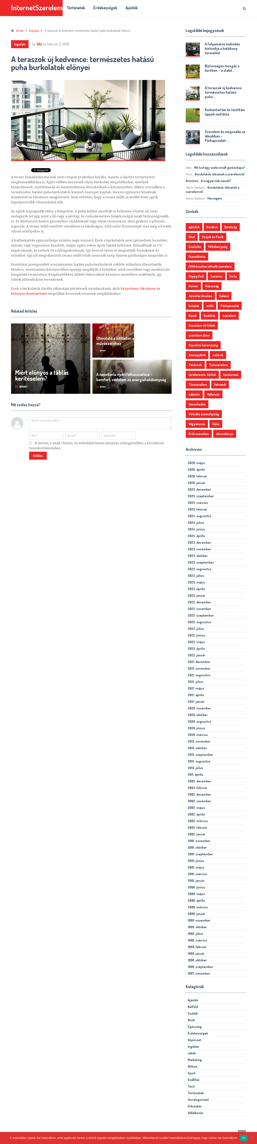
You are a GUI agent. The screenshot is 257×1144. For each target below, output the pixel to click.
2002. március (198, 821)
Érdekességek (105, 7)
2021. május (196, 688)
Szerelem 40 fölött (202, 325)
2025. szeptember (201, 496)
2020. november (199, 708)
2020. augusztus (199, 721)
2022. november (199, 609)
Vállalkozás (195, 1113)
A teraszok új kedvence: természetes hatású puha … (223, 92)
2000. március (198, 907)
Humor (193, 286)
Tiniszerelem (218, 365)
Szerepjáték (197, 355)
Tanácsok (195, 365)
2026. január (196, 483)
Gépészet (194, 1040)
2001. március (197, 874)
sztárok (218, 355)
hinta (233, 276)
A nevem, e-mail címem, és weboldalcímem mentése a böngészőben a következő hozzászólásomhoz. (96, 445)
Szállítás (194, 1080)
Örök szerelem (199, 434)
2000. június (196, 887)
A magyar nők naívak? (216, 181)
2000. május (196, 894)
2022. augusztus (199, 622)
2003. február (197, 788)
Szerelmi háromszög (203, 345)
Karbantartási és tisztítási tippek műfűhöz (225, 111)
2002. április (196, 814)
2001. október (197, 847)
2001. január (196, 881)
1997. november (199, 973)
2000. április (196, 900)
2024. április (196, 536)
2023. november (199, 549)
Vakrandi (220, 385)
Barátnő (212, 227)
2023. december (199, 542)
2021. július (195, 682)
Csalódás (195, 247)
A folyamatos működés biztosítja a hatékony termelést (222, 48)
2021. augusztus (199, 675)
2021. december (199, 662)
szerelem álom (199, 335)
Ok (244, 1137)
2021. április (196, 695)
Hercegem (214, 198)
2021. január (196, 702)
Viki (39, 44)
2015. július (195, 768)
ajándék (194, 227)
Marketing (195, 1060)
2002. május (196, 808)
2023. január (196, 595)
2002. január (196, 834)
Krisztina (192, 181)
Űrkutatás (195, 1106)
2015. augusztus (199, 761)
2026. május (196, 463)
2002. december (199, 794)
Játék (192, 1053)
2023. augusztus (199, 569)
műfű (209, 306)
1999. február (197, 947)
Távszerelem (198, 385)
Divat (191, 1020)
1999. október (197, 927)
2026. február (197, 476)
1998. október (197, 960)
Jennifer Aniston (200, 296)
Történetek (76, 7)
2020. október (198, 715)
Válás (215, 424)
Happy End (196, 276)
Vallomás (213, 394)
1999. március (197, 940)
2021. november (199, 668)
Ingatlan (34, 30)
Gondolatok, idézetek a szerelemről (219, 174)
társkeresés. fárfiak (202, 375)
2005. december (199, 781)
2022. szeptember (201, 615)
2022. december (199, 602)
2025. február (197, 509)
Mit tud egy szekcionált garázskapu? (219, 168)
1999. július (195, 934)
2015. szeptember (200, 755)
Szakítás (209, 316)
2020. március (198, 735)
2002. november (199, 801)
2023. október (198, 556)
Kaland (224, 296)
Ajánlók (131, 7)
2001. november (199, 841)
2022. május (196, 642)
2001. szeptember (200, 854)
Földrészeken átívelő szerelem (210, 266)
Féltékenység (217, 247)
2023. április (196, 589)
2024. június (196, 529)
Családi (193, 1013)
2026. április (196, 470)
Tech (191, 1086)
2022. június (196, 635)
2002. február (197, 828)
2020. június (196, 728)
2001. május (196, 867)
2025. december (199, 489)
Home (20, 30)
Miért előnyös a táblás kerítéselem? (42, 375)
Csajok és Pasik (212, 237)
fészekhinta (197, 257)
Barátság (230, 227)
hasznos (216, 276)
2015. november (199, 741)
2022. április (196, 649)
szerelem (229, 316)
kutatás (194, 306)
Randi (193, 316)
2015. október (197, 748)
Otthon (192, 1066)
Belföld (193, 1007)
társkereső (230, 375)
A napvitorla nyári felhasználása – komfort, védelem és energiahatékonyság (131, 377)
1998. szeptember (200, 967)
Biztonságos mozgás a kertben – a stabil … (222, 68)
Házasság (212, 286)
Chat (192, 237)
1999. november (199, 920)
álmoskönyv (224, 434)
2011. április (195, 775)
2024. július (196, 523)
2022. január (196, 655)
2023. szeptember (201, 562)
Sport (192, 1073)
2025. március (198, 503)
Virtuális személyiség (204, 414)
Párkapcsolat (229, 306)
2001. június (196, 861)
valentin (194, 394)
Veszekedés (197, 404)
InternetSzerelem (37, 7)
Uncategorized (198, 1100)
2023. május (196, 582)
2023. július (196, 576)
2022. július (196, 629)
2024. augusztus (199, 516)
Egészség (195, 1027)
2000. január (196, 914)
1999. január (196, 954)
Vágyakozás (197, 424)
